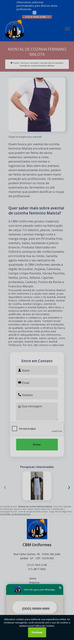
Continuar (37, 632)
